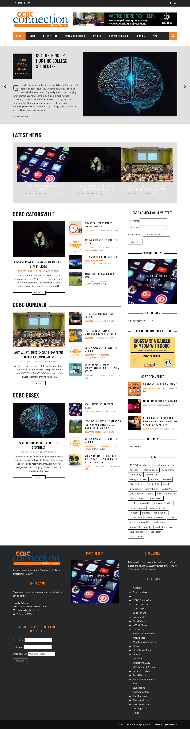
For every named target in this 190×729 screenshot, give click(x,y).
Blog (145, 429)
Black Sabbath (150, 469)
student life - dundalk (140, 526)
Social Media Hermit (143, 679)
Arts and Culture (75, 36)
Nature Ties (139, 637)
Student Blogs (22, 3)
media (150, 493)
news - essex (155, 498)
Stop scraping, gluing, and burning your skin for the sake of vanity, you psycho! (160, 421)
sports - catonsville (139, 522)
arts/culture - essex (164, 465)
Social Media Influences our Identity (43, 187)
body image (168, 469)
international (151, 488)
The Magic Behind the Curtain (101, 257)
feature (154, 479)
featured (166, 479)
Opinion (140, 36)
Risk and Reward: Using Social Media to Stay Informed (95, 187)
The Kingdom (140, 695)
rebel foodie (160, 512)
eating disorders (138, 479)
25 (139, 401)
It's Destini (153, 429)
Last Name (133, 227)
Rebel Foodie (139, 675)
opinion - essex (137, 507)
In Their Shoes (140, 625)
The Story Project (142, 700)
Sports (97, 36)
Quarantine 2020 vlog (144, 666)
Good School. (139, 621)
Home (19, 36)
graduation (135, 488)
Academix (138, 587)
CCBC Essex (30, 194)
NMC (155, 36)
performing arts (157, 507)
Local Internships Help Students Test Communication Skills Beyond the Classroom (103, 424)
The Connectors (141, 691)
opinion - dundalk (163, 503)
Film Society (153, 484)
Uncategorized (140, 708)
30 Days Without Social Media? (160, 384)
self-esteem (136, 517)
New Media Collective (144, 641)
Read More (22, 116)
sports (172, 517)
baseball (134, 469)
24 (139, 418)
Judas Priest (168, 488)
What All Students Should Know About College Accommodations (147, 187)
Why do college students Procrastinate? (98, 224)
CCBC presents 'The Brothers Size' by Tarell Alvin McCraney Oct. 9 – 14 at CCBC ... (101, 459)
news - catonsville (166, 493)
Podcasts (137, 658)
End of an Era (139, 612)
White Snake (136, 536)
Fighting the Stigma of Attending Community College (101, 332)
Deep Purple (151, 474)
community (135, 474)
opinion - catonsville (140, 503)
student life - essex (164, 526)
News (32, 36)
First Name (133, 220)
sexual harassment (155, 517)
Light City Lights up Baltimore (160, 401)
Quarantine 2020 (119, 36)
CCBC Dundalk (135, 194)
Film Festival (136, 484)
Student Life (50, 36)
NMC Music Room (142, 650)
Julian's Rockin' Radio (144, 633)
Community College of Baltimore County (143, 724)
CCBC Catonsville (86, 194)
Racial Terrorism (141, 671)
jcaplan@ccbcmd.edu (28, 610)
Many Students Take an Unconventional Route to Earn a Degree (102, 368)
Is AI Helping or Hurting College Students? (51, 60)
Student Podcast (138, 531)
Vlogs (136, 712)
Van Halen (156, 531)
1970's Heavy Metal (140, 465)
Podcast (134, 512)
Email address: (135, 234)
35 (139, 384)
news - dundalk (137, 498)
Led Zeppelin (136, 493)
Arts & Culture (91, 261)
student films (159, 522)
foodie (166, 484)
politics (146, 512)
